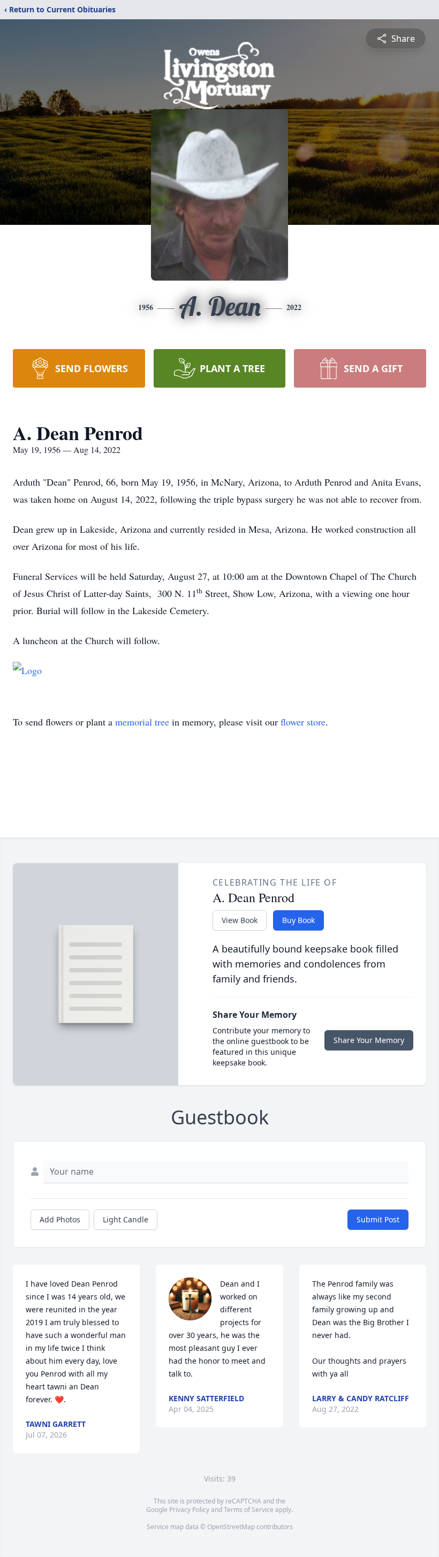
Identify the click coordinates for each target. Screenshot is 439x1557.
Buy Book (298, 920)
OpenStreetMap (231, 1526)
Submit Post (378, 1219)
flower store (303, 721)
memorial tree (142, 721)
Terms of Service (249, 1509)
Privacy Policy (189, 1509)
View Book (240, 920)
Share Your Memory (369, 1040)
